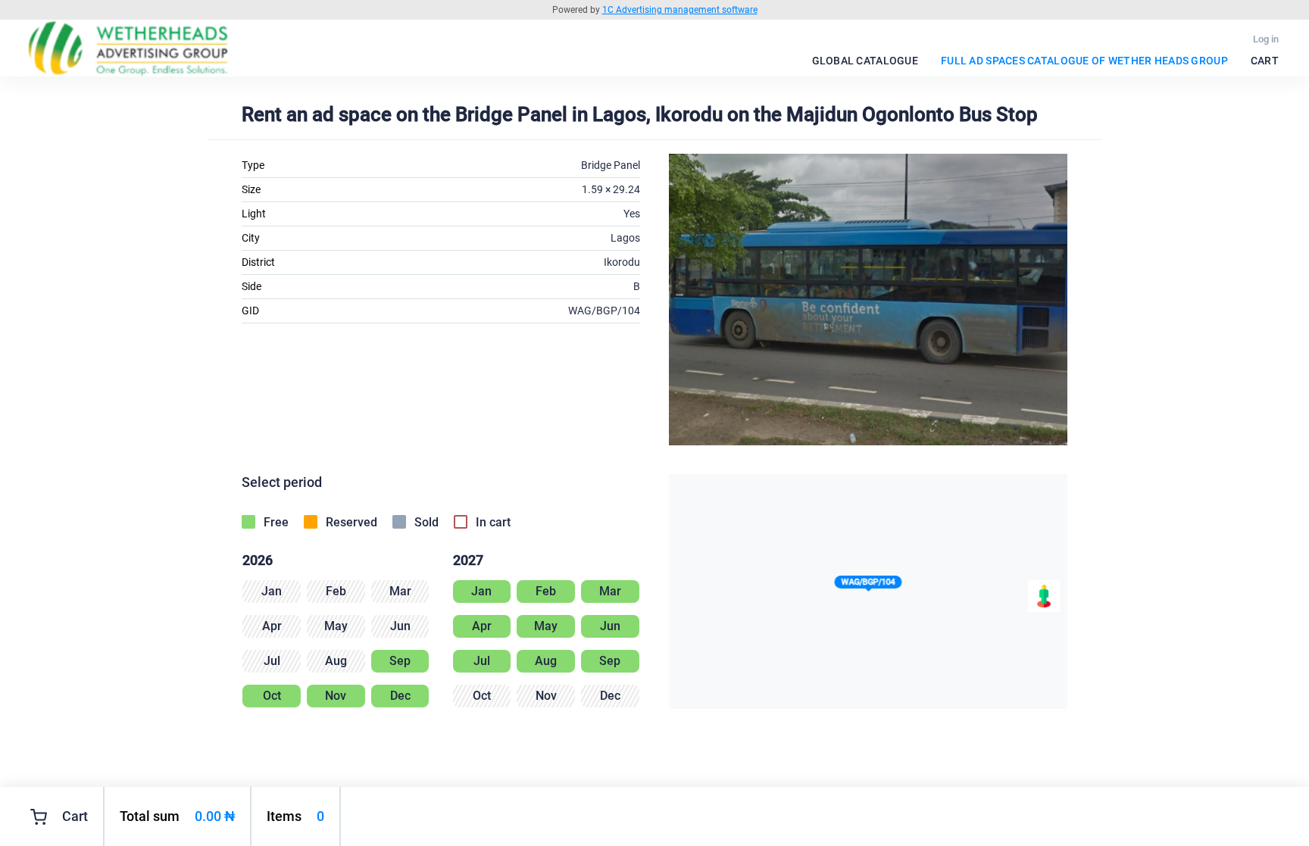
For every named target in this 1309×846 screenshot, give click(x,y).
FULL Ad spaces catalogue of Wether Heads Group (1084, 61)
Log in (1266, 39)
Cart (1265, 61)
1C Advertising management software (680, 10)
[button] (868, 585)
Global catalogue (865, 61)
